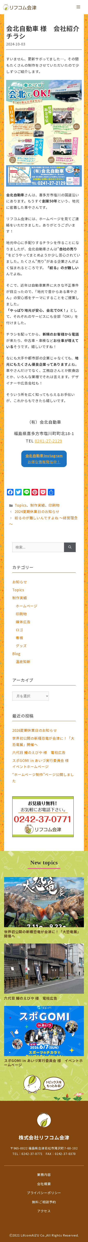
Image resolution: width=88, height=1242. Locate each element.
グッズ (21, 645)
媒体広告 (23, 621)
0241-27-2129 (48, 441)
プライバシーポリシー (44, 1192)
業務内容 (44, 1174)
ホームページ (26, 605)
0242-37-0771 (31, 1153)
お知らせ (19, 581)
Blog (16, 653)
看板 (19, 637)
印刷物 (54, 505)
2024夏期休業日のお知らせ (37, 511)
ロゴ (19, 629)
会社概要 (44, 1183)
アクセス (44, 1210)
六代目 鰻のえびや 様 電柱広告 (38, 752)
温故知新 (23, 661)
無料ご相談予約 (44, 1201)
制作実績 (37, 505)
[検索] (70, 547)
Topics (21, 505)
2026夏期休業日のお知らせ (34, 730)
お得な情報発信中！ (44, 458)
